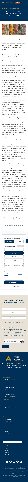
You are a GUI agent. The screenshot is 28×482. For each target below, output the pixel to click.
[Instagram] (10, 461)
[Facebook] (7, 461)
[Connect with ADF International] (27, 241)
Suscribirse (5, 346)
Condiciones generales (19, 467)
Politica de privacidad (8, 467)
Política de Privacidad (12, 334)
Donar (18, 2)
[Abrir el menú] (25, 3)
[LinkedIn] (21, 461)
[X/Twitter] (17, 461)
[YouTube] (14, 461)
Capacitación (6, 399)
